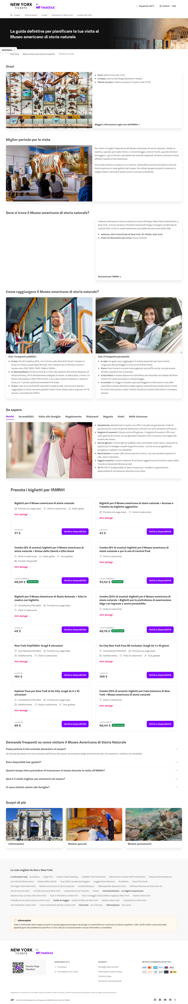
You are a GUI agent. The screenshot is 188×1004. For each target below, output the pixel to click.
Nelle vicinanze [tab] (138, 416)
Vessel (96, 890)
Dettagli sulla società (108, 966)
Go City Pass (96, 904)
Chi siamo (126, 904)
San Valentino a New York (23, 904)
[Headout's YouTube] (165, 1000)
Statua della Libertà (47, 881)
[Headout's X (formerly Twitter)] (175, 1000)
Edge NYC (48, 876)
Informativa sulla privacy (110, 971)
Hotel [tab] (121, 416)
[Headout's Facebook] (170, 1000)
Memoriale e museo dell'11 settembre (127, 876)
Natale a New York (111, 900)
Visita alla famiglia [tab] (49, 416)
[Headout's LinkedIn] (155, 1000)
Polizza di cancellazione (110, 980)
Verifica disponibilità (75, 531)
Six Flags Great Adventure (23, 886)
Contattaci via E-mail (67, 971)
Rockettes (124, 881)
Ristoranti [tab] (92, 416)
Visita (44, 14)
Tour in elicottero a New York (64, 895)
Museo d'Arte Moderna (160, 876)
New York (14, 53)
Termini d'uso (104, 976)
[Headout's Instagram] (160, 1000)
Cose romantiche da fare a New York (57, 904)
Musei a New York (141, 895)
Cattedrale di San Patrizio (76, 890)
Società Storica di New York (46, 890)
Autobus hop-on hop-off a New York (28, 895)
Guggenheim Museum (104, 881)
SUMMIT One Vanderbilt (93, 876)
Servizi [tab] (10, 416)
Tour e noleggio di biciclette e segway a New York (105, 895)
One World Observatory (22, 881)
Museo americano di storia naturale (39, 53)
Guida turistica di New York (85, 900)
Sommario (7, 49)
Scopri (17, 14)
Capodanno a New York (134, 900)
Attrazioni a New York (62, 14)
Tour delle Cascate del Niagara (75, 881)
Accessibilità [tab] (26, 416)
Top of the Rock (139, 881)
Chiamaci (62, 966)
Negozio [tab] (108, 416)
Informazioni (31, 14)
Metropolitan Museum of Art (112, 886)
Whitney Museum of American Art (146, 886)
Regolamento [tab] (73, 416)
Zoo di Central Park (20, 890)
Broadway (35, 876)
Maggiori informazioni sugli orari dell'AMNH (116, 124)
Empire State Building (67, 876)
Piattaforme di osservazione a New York (30, 900)
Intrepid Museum (86, 886)
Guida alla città (84, 14)
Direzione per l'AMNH (108, 276)
